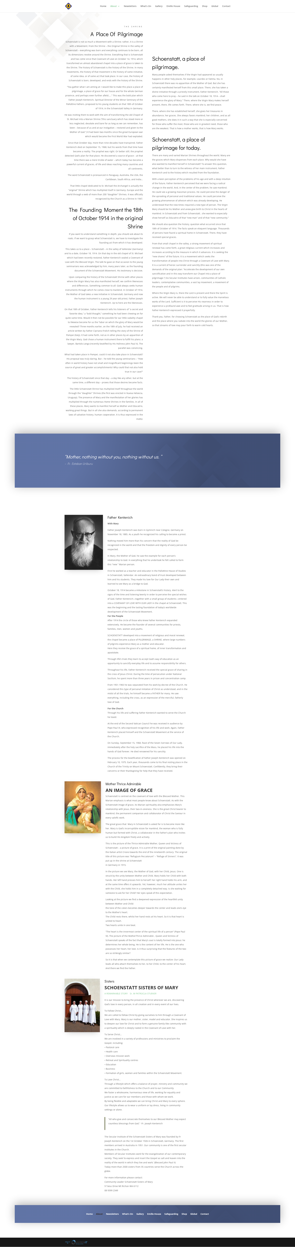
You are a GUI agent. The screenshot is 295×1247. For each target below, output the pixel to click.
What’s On (145, 6)
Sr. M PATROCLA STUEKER (143, 993)
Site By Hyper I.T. (76, 1242)
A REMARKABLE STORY (116, 993)
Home (103, 6)
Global (214, 6)
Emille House (173, 6)
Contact (226, 6)
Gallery (159, 6)
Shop (204, 6)
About (113, 6)
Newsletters (130, 6)
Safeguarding (191, 6)
